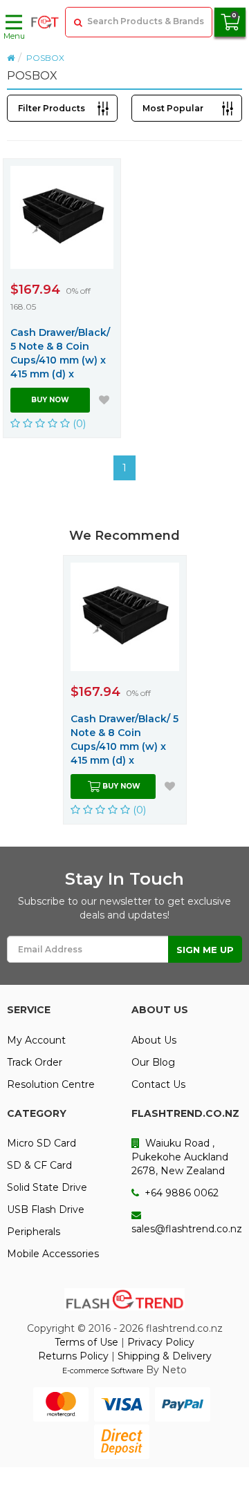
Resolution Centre (51, 1084)
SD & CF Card (39, 1165)
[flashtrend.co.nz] (45, 22)
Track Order (34, 1062)
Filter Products (51, 108)
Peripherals (33, 1231)
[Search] (77, 22)
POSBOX (45, 58)
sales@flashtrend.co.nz (186, 1229)
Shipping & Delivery (165, 1356)
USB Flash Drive (45, 1209)
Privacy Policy (160, 1342)
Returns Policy (73, 1356)
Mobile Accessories (53, 1253)
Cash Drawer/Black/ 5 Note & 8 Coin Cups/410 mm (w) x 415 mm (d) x (60, 353)
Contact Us (158, 1084)
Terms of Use (86, 1342)
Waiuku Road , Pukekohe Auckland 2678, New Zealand (179, 1157)
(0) (78, 423)
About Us (153, 1040)
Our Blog (153, 1062)
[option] (124, 689)
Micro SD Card (41, 1143)
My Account (36, 1040)
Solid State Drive (47, 1187)
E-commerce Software (102, 1370)
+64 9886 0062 (180, 1193)
